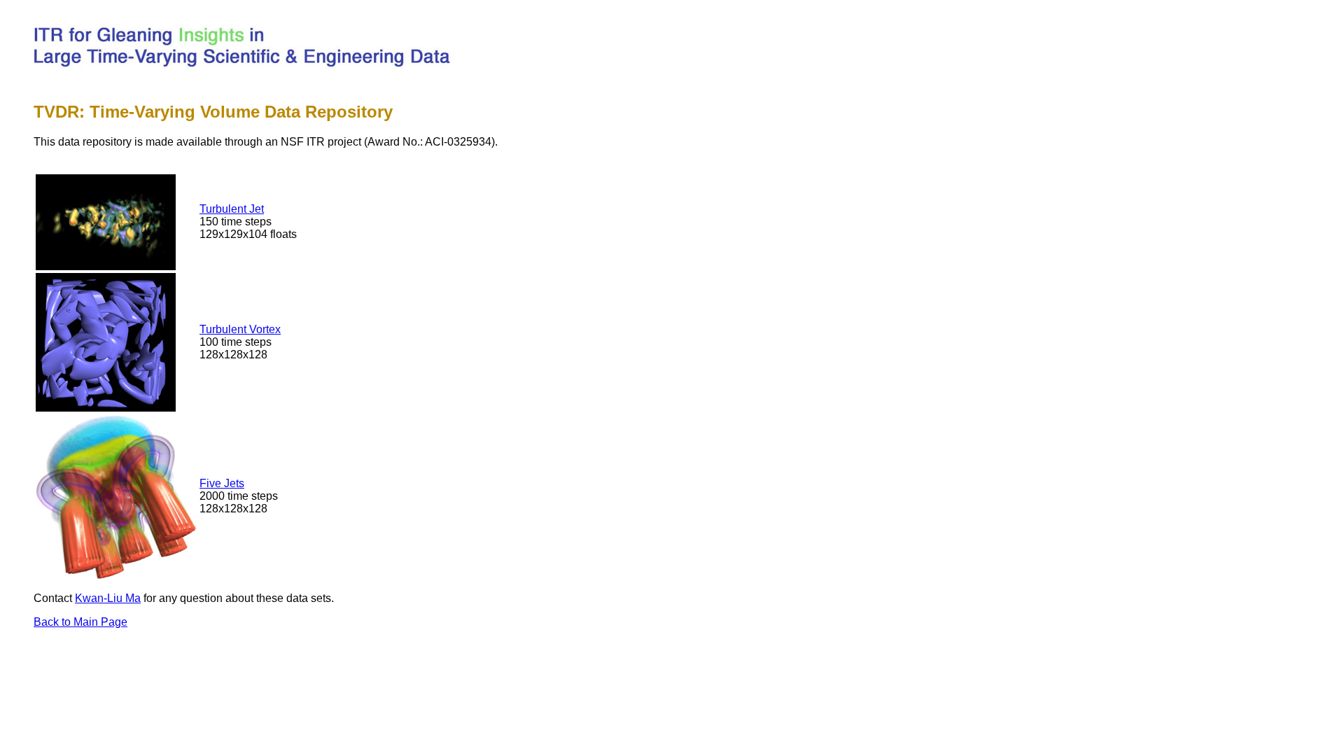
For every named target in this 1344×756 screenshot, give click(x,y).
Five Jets (222, 483)
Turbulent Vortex (240, 329)
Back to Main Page (80, 622)
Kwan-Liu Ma (108, 598)
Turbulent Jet (232, 209)
